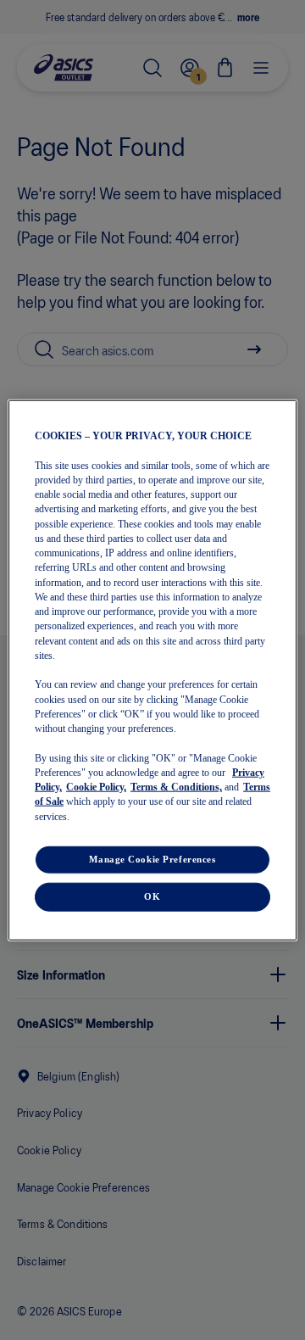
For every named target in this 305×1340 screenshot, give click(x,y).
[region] (152, 670)
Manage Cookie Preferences (152, 858)
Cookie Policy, (96, 787)
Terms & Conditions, (176, 787)
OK (152, 896)
